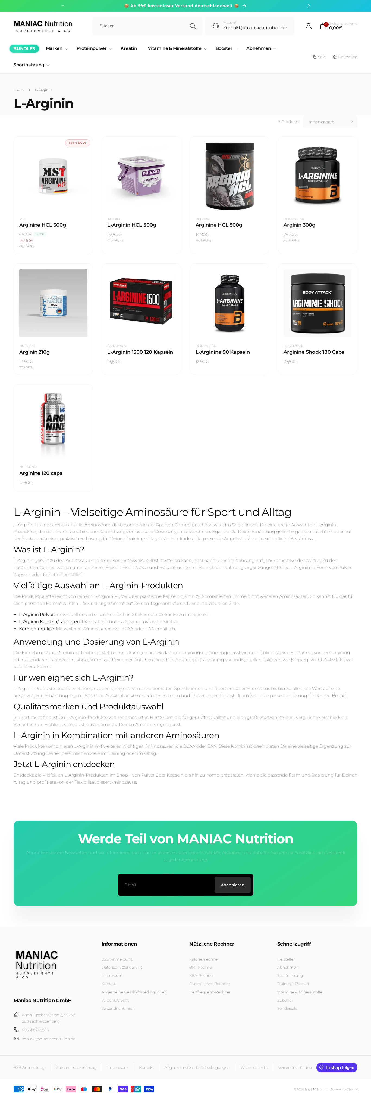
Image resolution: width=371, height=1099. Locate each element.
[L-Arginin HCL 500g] (142, 200)
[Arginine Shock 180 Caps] (318, 327)
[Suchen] (192, 26)
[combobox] (147, 26)
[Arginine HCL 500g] (230, 200)
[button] (338, 26)
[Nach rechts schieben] (308, 5)
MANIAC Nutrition (317, 1089)
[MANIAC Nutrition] (37, 985)
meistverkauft (321, 121)
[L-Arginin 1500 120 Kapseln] (142, 327)
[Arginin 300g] (318, 200)
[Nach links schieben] (62, 5)
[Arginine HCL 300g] (54, 200)
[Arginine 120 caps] (54, 448)
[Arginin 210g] (54, 327)
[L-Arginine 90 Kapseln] (230, 327)
